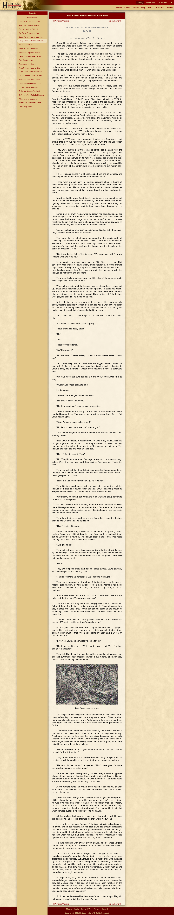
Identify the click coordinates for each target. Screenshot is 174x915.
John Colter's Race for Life (29, 68)
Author (135, 8)
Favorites (160, 8)
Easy (143, 8)
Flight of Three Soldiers (28, 49)
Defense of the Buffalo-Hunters (31, 95)
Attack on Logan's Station (29, 25)
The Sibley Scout (25, 107)
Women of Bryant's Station (29, 52)
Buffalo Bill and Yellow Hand (30, 103)
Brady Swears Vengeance (29, 45)
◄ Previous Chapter (60, 21)
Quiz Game (162, 3)
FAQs (76, 909)
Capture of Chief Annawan (29, 22)
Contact (105, 909)
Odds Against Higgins (27, 64)
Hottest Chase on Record (29, 87)
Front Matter (32, 18)
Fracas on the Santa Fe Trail (30, 76)
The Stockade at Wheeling (29, 29)
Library (140, 3)
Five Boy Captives (26, 60)
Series (150, 8)
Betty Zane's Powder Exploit (30, 56)
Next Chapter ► (115, 21)
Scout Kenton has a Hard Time (31, 37)
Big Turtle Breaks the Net (29, 33)
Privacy (96, 909)
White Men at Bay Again (28, 99)
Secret (170, 8)
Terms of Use (86, 909)
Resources (150, 3)
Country (118, 8)
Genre (127, 8)
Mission (69, 909)
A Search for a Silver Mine (29, 79)
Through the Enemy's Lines (30, 83)
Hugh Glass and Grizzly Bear (30, 72)
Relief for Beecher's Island (29, 91)
